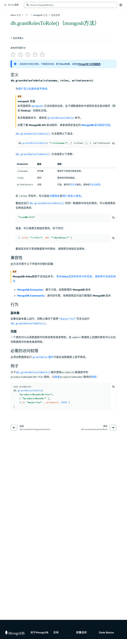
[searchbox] (70, 5)
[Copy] (113, 143)
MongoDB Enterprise (30, 289)
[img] (13, 54)
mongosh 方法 (40, 15)
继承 (57, 376)
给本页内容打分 (18, 47)
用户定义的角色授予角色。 (34, 88)
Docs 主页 (16, 15)
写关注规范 (94, 184)
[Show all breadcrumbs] (26, 15)
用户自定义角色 (72, 195)
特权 (94, 376)
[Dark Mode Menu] (120, 5)
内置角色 (54, 195)
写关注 (73, 184)
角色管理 (55, 15)
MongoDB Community (30, 295)
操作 (51, 357)
